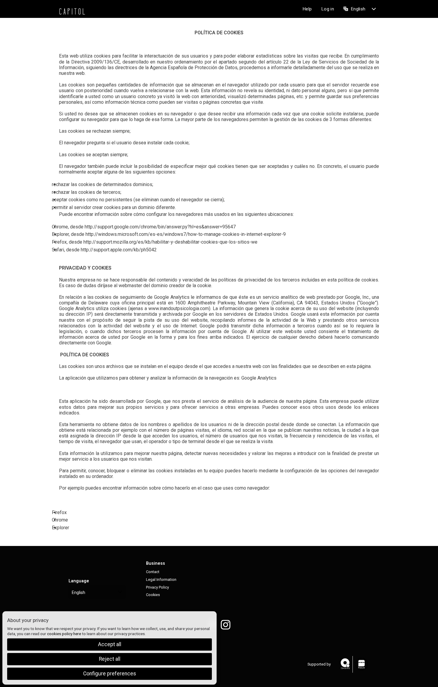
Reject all (109, 659)
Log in (327, 9)
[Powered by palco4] (361, 664)
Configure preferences (109, 674)
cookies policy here (64, 633)
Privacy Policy (157, 587)
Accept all (109, 644)
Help (307, 9)
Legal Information (161, 579)
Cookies (153, 594)
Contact (152, 572)
